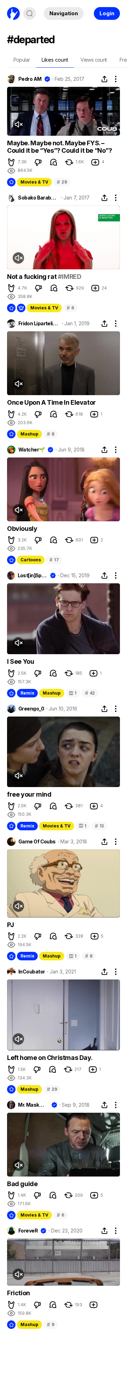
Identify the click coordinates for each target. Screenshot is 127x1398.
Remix (27, 693)
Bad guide (22, 1184)
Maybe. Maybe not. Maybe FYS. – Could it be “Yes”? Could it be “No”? (59, 147)
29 (62, 182)
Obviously (22, 528)
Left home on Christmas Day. (49, 1057)
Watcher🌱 (31, 449)
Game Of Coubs (37, 841)
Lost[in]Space (32, 575)
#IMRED (69, 276)
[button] (11, 162)
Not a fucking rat (32, 276)
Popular (21, 60)
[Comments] (53, 162)
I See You (20, 661)
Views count (93, 60)
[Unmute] (18, 124)
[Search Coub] (29, 13)
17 (54, 560)
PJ (10, 924)
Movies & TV (34, 182)
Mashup (29, 434)
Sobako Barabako (38, 197)
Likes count (55, 60)
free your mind (29, 794)
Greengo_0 (31, 708)
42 (90, 693)
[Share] (104, 79)
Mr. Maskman (33, 1104)
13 (99, 826)
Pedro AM (30, 79)
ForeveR (28, 1230)
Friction (18, 1293)
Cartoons (30, 559)
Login (106, 13)
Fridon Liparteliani (39, 323)
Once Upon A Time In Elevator (51, 402)
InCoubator (31, 971)
